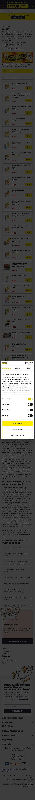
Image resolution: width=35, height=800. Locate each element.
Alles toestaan (17, 423)
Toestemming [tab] (6, 368)
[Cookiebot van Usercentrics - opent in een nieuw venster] (25, 363)
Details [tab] (17, 368)
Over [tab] (28, 368)
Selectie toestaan (17, 429)
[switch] (30, 404)
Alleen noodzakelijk (17, 435)
